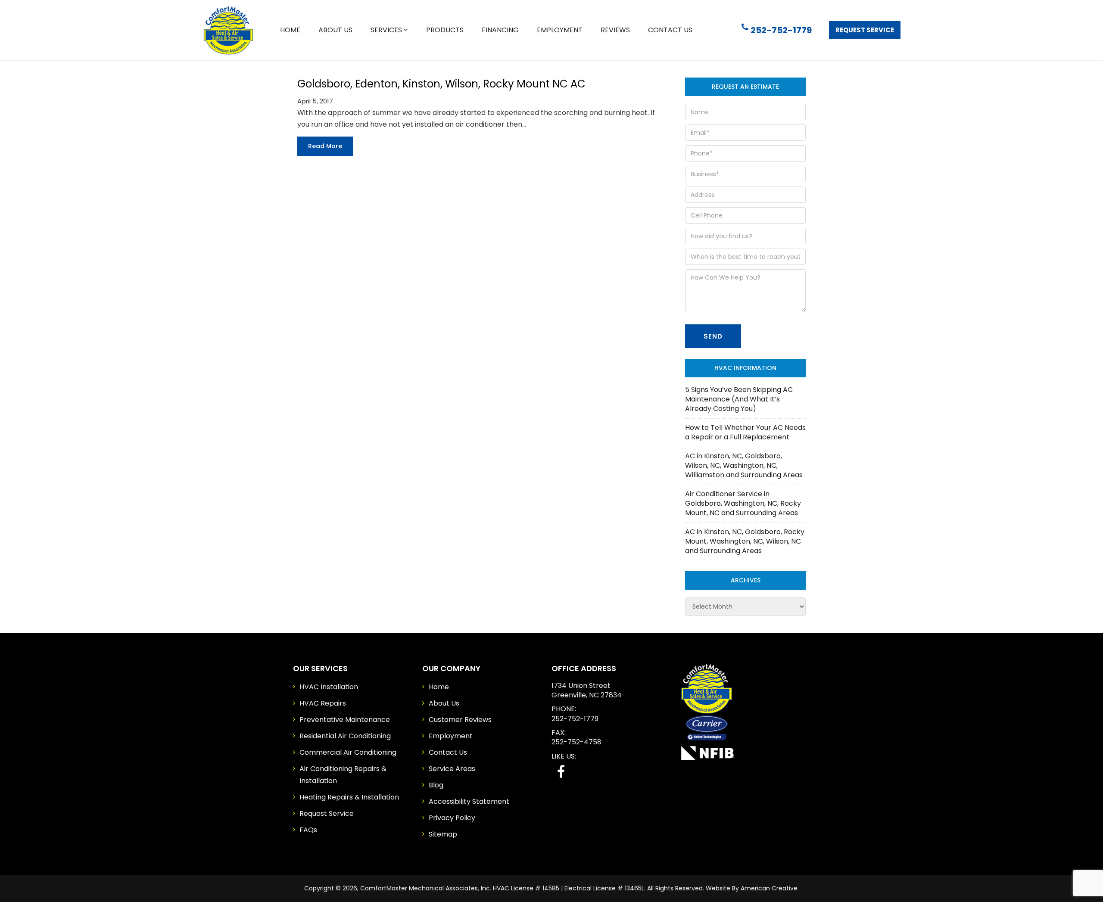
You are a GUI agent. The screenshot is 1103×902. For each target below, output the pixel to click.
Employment (451, 736)
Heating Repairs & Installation (349, 797)
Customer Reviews (460, 720)
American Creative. (770, 888)
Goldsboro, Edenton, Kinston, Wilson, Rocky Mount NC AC (441, 84)
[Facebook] (561, 771)
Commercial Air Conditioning (347, 752)
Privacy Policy (452, 818)
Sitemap (443, 834)
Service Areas (452, 769)
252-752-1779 (781, 30)
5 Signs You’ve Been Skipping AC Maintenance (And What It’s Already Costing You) (739, 399)
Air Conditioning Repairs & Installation (342, 775)
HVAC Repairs (322, 703)
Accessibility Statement (469, 801)
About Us (444, 703)
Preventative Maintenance (344, 720)
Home (439, 687)
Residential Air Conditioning (345, 736)
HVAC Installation (328, 687)
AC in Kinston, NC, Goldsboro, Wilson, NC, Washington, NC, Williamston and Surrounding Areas (744, 465)
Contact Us (448, 752)
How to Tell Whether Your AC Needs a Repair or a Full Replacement (745, 432)
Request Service (864, 29)
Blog (436, 785)
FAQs (308, 830)
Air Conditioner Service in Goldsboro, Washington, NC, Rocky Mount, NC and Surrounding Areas (743, 503)
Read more (325, 146)
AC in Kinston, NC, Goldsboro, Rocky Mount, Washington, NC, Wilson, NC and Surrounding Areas (744, 541)
